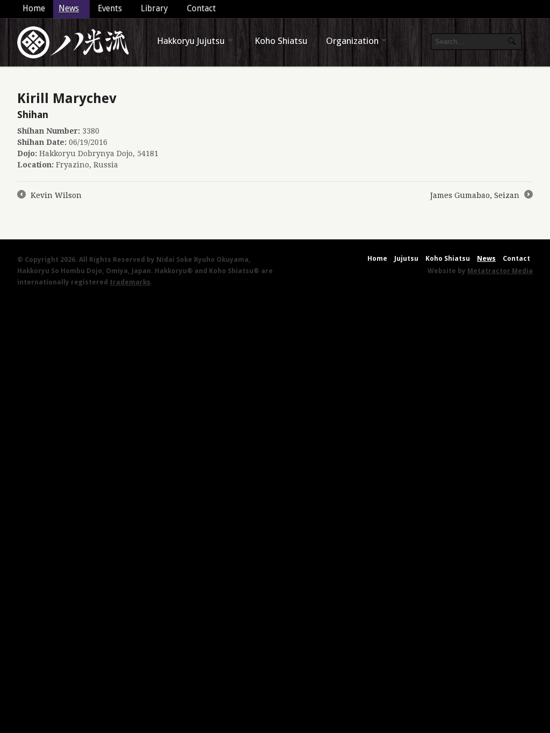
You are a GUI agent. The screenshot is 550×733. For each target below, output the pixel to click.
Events (110, 8)
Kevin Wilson (49, 196)
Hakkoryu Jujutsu (191, 40)
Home (34, 8)
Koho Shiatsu (281, 40)
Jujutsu (406, 258)
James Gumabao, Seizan (481, 196)
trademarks (130, 282)
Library (154, 8)
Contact (201, 8)
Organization (352, 40)
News (69, 8)
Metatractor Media (500, 271)
